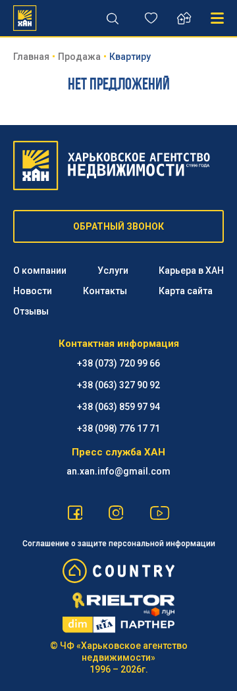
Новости (32, 291)
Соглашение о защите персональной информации (118, 543)
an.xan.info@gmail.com (118, 471)
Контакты (105, 291)
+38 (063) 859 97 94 (118, 406)
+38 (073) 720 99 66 (118, 363)
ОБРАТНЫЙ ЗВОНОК (118, 226)
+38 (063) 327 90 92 (118, 385)
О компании (39, 270)
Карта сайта (186, 291)
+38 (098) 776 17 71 (118, 428)
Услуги (112, 270)
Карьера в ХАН (191, 270)
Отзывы (31, 311)
